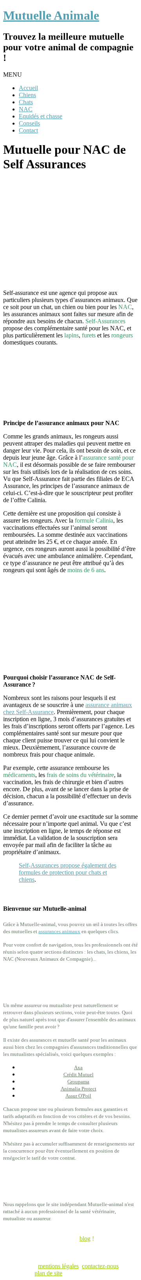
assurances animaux (59, 931)
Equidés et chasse (40, 116)
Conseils (29, 123)
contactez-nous (100, 1266)
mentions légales (58, 1266)
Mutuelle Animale (51, 15)
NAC (26, 109)
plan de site (48, 1273)
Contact (28, 130)
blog (85, 1238)
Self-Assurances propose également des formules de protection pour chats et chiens (67, 872)
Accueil (28, 88)
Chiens (27, 95)
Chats (26, 102)
